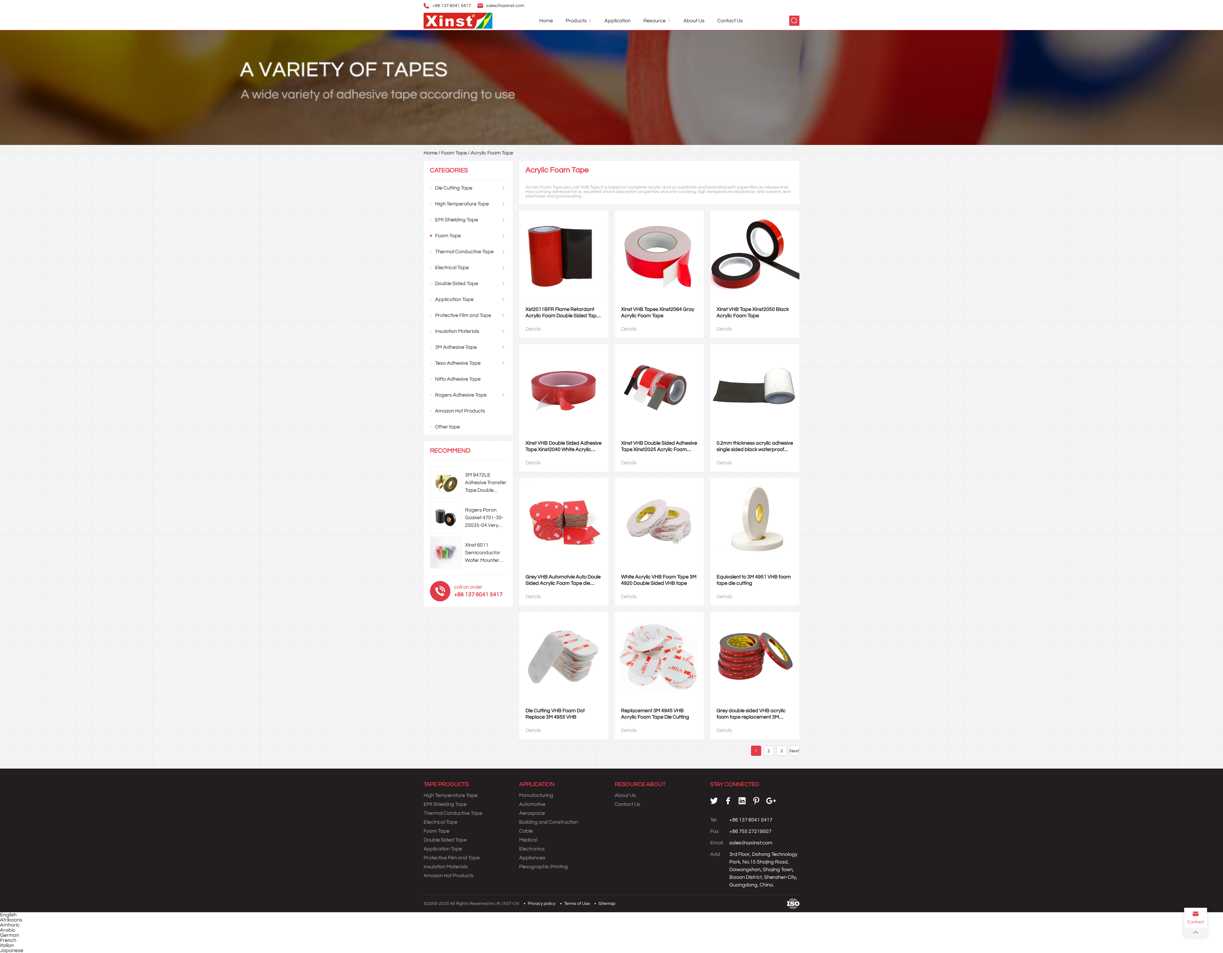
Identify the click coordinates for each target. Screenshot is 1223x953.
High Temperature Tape (462, 203)
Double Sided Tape (456, 283)
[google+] (771, 801)
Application (617, 20)
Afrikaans (11, 919)
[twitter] (714, 801)
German (9, 935)
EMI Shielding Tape (456, 219)
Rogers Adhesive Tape (461, 395)
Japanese (11, 950)
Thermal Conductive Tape (464, 251)
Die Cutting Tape (453, 187)
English (8, 914)
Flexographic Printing (543, 866)
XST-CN (511, 903)
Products (576, 20)
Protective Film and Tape (463, 315)
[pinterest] (756, 801)
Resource (654, 20)
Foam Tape (454, 152)
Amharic (10, 925)
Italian (7, 945)
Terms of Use (577, 903)
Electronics (532, 848)
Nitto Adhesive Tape (458, 379)
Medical (528, 839)
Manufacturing (536, 795)
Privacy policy (541, 903)
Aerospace (532, 813)
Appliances (532, 857)
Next (794, 751)
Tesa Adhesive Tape (458, 363)
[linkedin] (742, 801)
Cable (526, 831)
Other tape (447, 426)
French (8, 940)
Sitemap (606, 903)
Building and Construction (548, 822)
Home (546, 20)
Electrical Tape (452, 267)
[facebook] (728, 801)
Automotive (532, 804)
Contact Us (730, 20)
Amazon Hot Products (460, 410)
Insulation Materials (457, 331)
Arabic (8, 930)
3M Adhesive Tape (456, 347)
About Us (693, 20)
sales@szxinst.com (505, 6)
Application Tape (454, 299)
